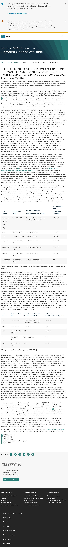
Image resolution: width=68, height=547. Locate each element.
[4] (18, 168)
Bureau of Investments (53, 496)
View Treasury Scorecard (54, 502)
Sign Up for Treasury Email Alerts (33, 498)
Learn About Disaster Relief (17, 13)
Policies (5, 522)
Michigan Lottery (52, 498)
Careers (3, 498)
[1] (21, 95)
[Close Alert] (65, 3)
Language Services (8, 535)
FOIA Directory (7, 539)
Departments (7, 543)
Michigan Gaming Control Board (56, 500)
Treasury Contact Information (32, 496)
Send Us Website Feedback (32, 505)
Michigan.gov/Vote (11, 479)
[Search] (62, 36)
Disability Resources (9, 530)
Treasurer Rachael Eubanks (9, 496)
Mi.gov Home (7, 517)
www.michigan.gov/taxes (55, 429)
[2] (2, 97)
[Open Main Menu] (66, 36)
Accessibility (6, 526)
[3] (2, 99)
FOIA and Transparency (30, 502)
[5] (53, 409)
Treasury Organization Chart (9, 505)
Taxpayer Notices (13, 62)
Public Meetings (6, 502)
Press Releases (28, 500)
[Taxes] (2, 62)
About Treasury (5, 500)
